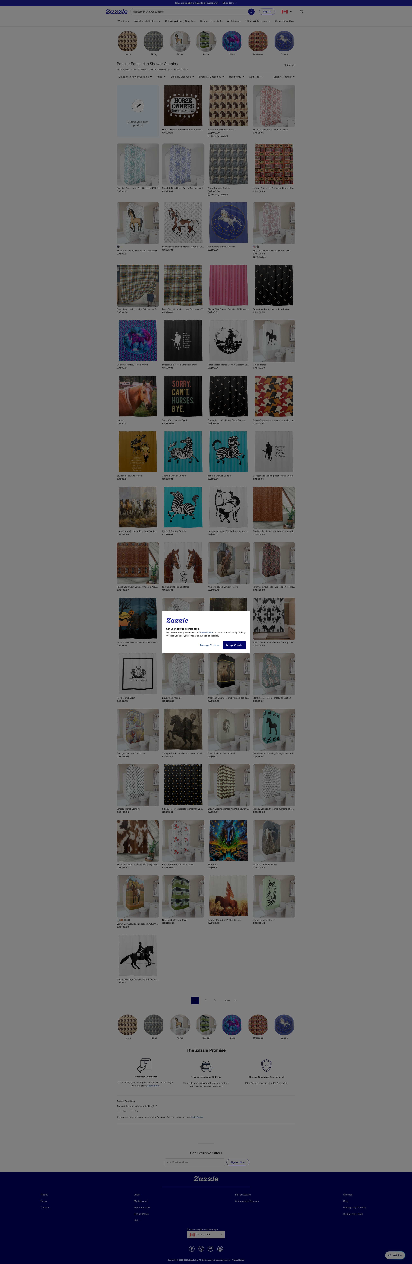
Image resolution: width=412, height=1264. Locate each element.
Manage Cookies (209, 645)
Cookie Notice (206, 632)
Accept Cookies (234, 645)
